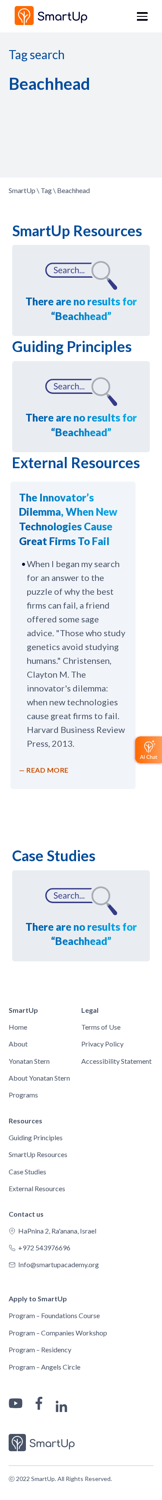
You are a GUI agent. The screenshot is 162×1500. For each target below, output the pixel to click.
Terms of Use (101, 1027)
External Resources (37, 1188)
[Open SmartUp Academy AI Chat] (147, 750)
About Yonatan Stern (39, 1078)
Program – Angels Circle (44, 1367)
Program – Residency (40, 1349)
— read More (44, 770)
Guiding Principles (36, 1137)
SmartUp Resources (38, 1154)
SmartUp (22, 190)
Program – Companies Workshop (58, 1333)
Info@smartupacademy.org (58, 1264)
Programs (23, 1095)
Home (18, 1027)
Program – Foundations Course (54, 1315)
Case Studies (27, 1171)
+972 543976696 (44, 1247)
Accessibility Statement (116, 1061)
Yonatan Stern (29, 1061)
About (18, 1044)
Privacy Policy (102, 1044)
